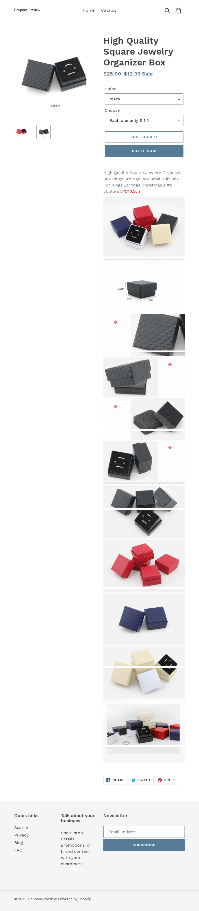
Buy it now (144, 151)
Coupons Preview (42, 899)
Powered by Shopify (74, 899)
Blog (18, 842)
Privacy (21, 835)
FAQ (18, 850)
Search (21, 827)
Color (110, 88)
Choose (112, 110)
